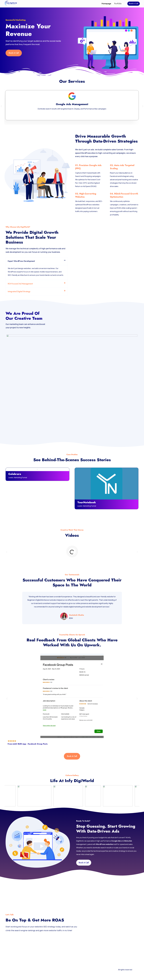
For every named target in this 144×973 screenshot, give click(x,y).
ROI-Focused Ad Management (20, 283)
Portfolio (118, 3)
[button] (1, 106)
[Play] (72, 552)
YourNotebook (86, 502)
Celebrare (14, 474)
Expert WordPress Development (21, 261)
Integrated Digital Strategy (19, 291)
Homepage (106, 3)
